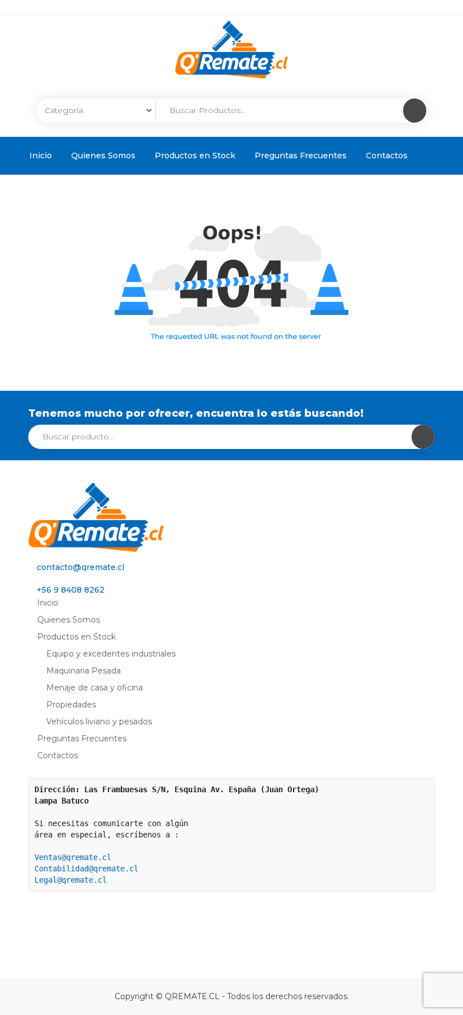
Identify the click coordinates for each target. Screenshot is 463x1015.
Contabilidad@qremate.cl (86, 868)
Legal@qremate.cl (70, 879)
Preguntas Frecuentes (301, 155)
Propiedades (71, 704)
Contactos (387, 155)
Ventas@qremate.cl (72, 857)
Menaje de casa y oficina (94, 688)
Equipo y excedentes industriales (111, 654)
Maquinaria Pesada (83, 671)
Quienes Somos (103, 155)
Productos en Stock (195, 155)
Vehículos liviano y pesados (99, 721)
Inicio (40, 155)
